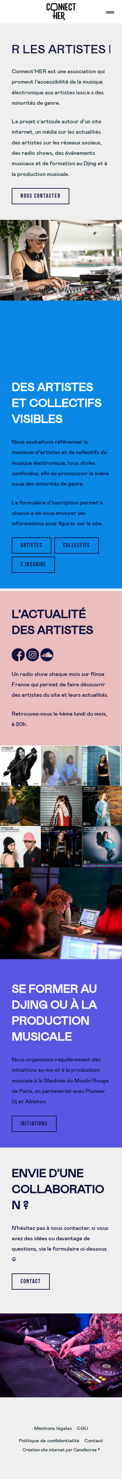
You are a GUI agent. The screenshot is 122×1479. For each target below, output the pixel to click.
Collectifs (76, 545)
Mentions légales (53, 1428)
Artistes (31, 545)
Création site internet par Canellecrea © (61, 1450)
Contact (30, 1281)
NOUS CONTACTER (40, 196)
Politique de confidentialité (49, 1440)
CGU (82, 1428)
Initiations (34, 1123)
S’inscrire (33, 564)
